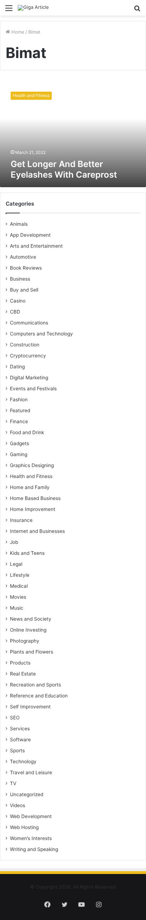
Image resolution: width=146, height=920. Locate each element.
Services (20, 728)
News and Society (30, 619)
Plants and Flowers (31, 652)
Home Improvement (32, 509)
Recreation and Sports (35, 685)
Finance (19, 421)
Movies (18, 597)
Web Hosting (24, 827)
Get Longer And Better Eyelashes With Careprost (64, 169)
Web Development (31, 816)
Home (17, 32)
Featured (20, 410)
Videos (17, 805)
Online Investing (28, 630)
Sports (17, 750)
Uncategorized (26, 794)
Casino (18, 301)
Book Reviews (26, 268)
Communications (29, 323)
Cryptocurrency (28, 355)
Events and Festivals (33, 388)
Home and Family (30, 487)
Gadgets (19, 443)
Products (20, 663)
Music (16, 608)
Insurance (21, 520)
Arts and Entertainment (36, 246)
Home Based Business (35, 498)
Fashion (19, 399)
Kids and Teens (27, 553)
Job (14, 542)
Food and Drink (27, 432)
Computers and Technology (41, 334)
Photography (24, 641)
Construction (24, 344)
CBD (15, 312)
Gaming (18, 454)
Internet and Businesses (37, 531)
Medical (19, 586)
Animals (19, 224)
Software (20, 739)
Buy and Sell (24, 290)
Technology (23, 761)
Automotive (23, 257)
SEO (14, 717)
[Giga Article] (33, 8)
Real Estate (23, 674)
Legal (16, 564)
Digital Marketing (29, 377)
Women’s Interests (31, 838)
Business (20, 279)
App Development (30, 235)
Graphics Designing (32, 465)
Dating (17, 366)
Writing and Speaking (34, 849)
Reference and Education (39, 695)
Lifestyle (19, 575)
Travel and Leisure (31, 772)
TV (13, 783)
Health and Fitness (31, 476)
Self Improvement (30, 706)
